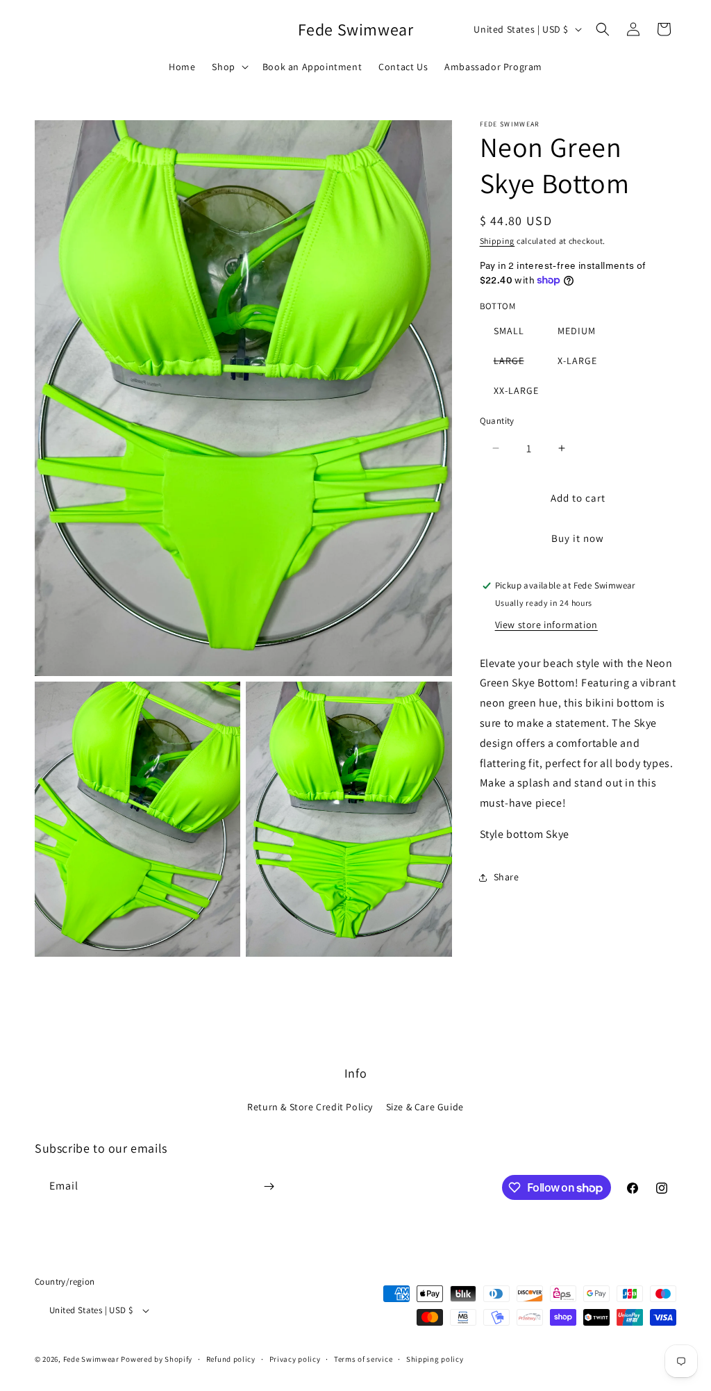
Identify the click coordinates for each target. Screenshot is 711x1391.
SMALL (509, 330)
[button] (228, 66)
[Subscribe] (268, 1186)
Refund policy (231, 1359)
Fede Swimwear (91, 1359)
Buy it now (577, 538)
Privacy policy (295, 1359)
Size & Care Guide (425, 1107)
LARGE (516, 363)
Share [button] (506, 877)
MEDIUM (577, 330)
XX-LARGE (516, 390)
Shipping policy (435, 1359)
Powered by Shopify (156, 1359)
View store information (546, 624)
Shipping (497, 241)
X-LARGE (577, 360)
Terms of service (363, 1359)
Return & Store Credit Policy (310, 1107)
